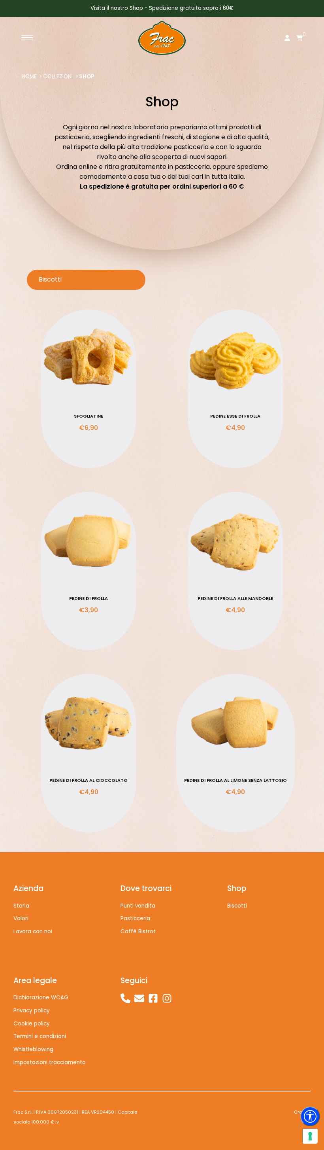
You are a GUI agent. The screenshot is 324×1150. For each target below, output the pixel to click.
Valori (20, 918)
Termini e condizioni (39, 1036)
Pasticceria (135, 918)
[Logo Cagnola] (162, 38)
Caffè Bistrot (138, 931)
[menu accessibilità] (310, 1116)
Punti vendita (138, 906)
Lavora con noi (32, 931)
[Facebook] (153, 998)
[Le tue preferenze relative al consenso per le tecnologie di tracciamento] (310, 1136)
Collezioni (58, 76)
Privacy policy (31, 1010)
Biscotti (237, 906)
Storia (21, 906)
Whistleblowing (33, 1049)
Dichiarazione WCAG (40, 997)
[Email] (139, 998)
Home (29, 76)
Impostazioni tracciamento (49, 1062)
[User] (287, 39)
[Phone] (125, 998)
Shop (86, 76)
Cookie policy (31, 1023)
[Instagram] (167, 998)
